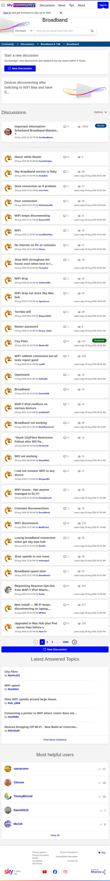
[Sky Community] (21, 5)
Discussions (47, 5)
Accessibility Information (67, 856)
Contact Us (73, 861)
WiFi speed (12, 685)
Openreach (22, 374)
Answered (99, 340)
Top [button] (103, 852)
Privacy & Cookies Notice (40, 856)
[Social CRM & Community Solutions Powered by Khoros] (98, 872)
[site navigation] (3, 5)
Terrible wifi (23, 311)
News (61, 5)
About (81, 5)
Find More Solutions (55, 739)
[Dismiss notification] (61, 13)
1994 (65, 642)
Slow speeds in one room (32, 556)
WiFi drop (21, 278)
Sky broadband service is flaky (36, 171)
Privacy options (39, 852)
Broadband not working (31, 422)
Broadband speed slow (30, 571)
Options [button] (98, 112)
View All (55, 835)
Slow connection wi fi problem (35, 186)
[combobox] (62, 30)
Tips (71, 5)
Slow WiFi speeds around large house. (30, 699)
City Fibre (21, 341)
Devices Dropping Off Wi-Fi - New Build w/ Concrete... (41, 727)
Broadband (55, 20)
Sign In (103, 5)
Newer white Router (28, 156)
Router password (26, 326)
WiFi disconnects (26, 523)
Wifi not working (26, 456)
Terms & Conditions (69, 852)
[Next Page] (74, 642)
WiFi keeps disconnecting (32, 215)
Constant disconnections (32, 508)
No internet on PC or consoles (35, 245)
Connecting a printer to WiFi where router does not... (40, 713)
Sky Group (37, 863)
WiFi (18, 230)
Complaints (37, 861)
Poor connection (26, 201)
